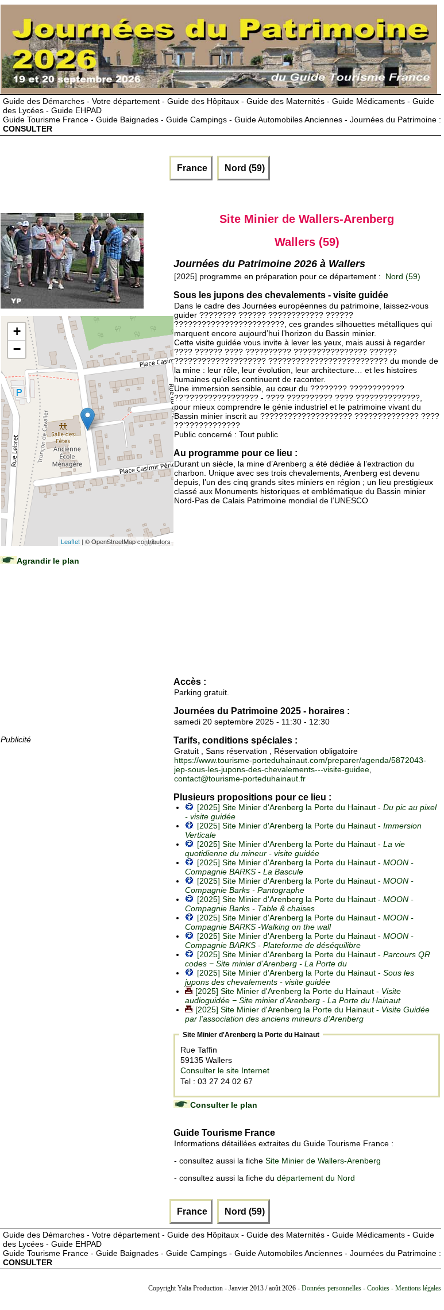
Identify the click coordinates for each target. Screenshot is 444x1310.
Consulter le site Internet (224, 1070)
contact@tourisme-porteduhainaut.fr (240, 778)
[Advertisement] (87, 661)
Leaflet (70, 541)
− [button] (17, 349)
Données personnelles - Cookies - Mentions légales (371, 1288)
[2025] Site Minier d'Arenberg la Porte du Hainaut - (295, 848)
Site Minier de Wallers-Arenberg (323, 1160)
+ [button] (17, 331)
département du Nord (316, 1177)
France (191, 168)
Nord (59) (243, 168)
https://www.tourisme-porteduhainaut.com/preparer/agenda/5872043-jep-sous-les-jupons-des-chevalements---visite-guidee (300, 765)
